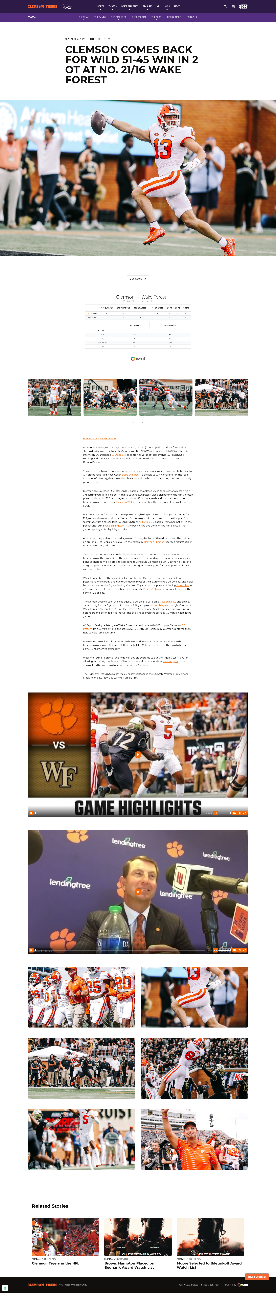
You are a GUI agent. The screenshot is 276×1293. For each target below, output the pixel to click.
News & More (174, 17)
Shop (167, 6)
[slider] (119, 813)
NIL (158, 6)
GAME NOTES (108, 438)
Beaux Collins (151, 589)
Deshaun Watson (126, 502)
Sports (100, 6)
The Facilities (118, 17)
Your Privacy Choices (188, 1285)
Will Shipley (145, 522)
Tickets (113, 6)
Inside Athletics (129, 6)
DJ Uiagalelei (118, 455)
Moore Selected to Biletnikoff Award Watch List (209, 1265)
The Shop (156, 17)
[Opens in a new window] (243, 6)
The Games (100, 17)
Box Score (136, 278)
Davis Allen (182, 585)
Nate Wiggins (170, 661)
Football (36, 1259)
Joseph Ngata (168, 601)
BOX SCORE (90, 438)
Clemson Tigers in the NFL (55, 1263)
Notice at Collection (210, 1285)
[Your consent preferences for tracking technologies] (5, 1288)
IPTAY (177, 6)
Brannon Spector (154, 542)
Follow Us (191, 17)
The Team (84, 17)
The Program (139, 17)
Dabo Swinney (130, 474)
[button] (141, 422)
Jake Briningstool (114, 525)
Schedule (233, 6)
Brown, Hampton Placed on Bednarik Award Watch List (129, 1265)
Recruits (147, 6)
